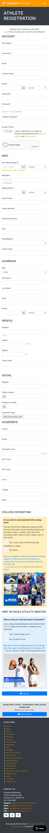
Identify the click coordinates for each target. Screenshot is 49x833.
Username (6, 94)
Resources (10, 768)
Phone (4, 84)
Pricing (9, 739)
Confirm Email (7, 73)
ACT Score (6, 459)
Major (4, 500)
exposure (18, 3)
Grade (4, 439)
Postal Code (7, 249)
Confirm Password (9, 117)
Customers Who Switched (17, 771)
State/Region (7, 239)
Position (5, 327)
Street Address (8, 208)
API (7, 747)
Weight (5, 350)
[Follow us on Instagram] (18, 815)
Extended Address (9, 218)
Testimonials (11, 742)
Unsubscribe (11, 774)
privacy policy (30, 136)
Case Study (11, 763)
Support (9, 779)
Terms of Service (35, 824)
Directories (10, 755)
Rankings (10, 734)
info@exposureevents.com (19, 811)
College (5, 490)
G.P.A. (4, 479)
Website (5, 382)
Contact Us (11, 781)
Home (8, 726)
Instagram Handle (9, 402)
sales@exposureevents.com (20, 805)
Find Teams (11, 766)
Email (4, 63)
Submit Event (25, 714)
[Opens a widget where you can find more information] (39, 828)
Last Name (6, 53)
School (4, 429)
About (8, 729)
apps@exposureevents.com (20, 808)
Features (9, 737)
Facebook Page (8, 412)
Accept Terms (7, 127)
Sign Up (25, 693)
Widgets (9, 750)
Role (3, 268)
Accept (9, 131)
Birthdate (5, 175)
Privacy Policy (17, 826)
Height (4, 340)
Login (6, 32)
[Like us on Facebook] (6, 815)
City (3, 229)
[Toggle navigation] (44, 3)
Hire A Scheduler (13, 753)
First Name (6, 43)
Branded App (11, 760)
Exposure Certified (14, 758)
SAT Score (6, 469)
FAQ (8, 776)
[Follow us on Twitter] (12, 815)
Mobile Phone (7, 188)
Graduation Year (8, 449)
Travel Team (7, 360)
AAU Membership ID (10, 162)
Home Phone (7, 198)
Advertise (10, 745)
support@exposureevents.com (24, 803)
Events (9, 731)
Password (6, 104)
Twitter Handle (8, 392)
